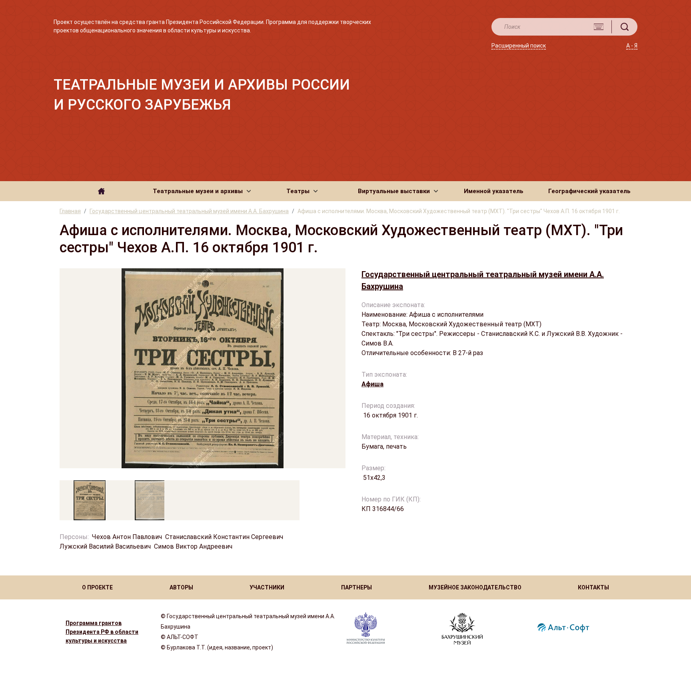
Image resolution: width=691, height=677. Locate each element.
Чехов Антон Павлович (127, 537)
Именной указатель (493, 191)
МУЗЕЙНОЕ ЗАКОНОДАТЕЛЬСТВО (475, 587)
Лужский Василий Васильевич (105, 546)
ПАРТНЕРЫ (356, 587)
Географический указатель (589, 191)
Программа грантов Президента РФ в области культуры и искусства (102, 632)
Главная (70, 211)
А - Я (631, 45)
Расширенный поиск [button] (518, 45)
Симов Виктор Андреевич (194, 546)
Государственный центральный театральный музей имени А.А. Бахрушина (189, 211)
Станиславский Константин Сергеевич (224, 537)
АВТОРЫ (181, 587)
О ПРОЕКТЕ (97, 587)
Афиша (372, 384)
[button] (202, 191)
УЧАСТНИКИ (267, 587)
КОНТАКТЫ (593, 587)
